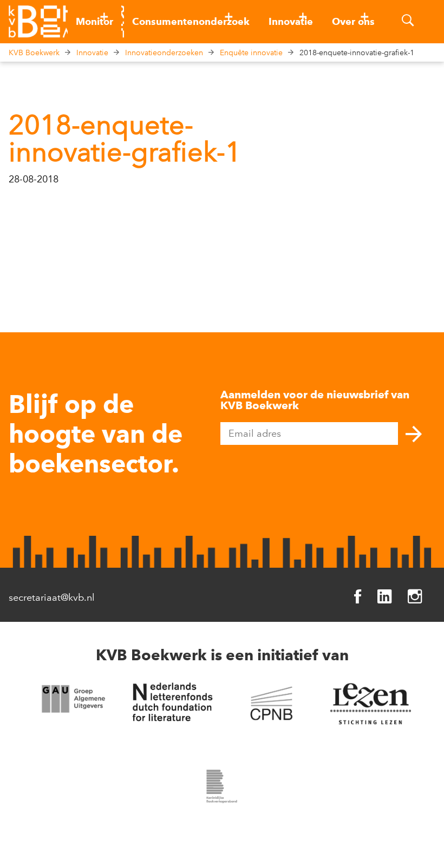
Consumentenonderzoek (191, 22)
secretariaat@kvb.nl (52, 597)
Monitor (94, 22)
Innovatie (291, 22)
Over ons (353, 22)
